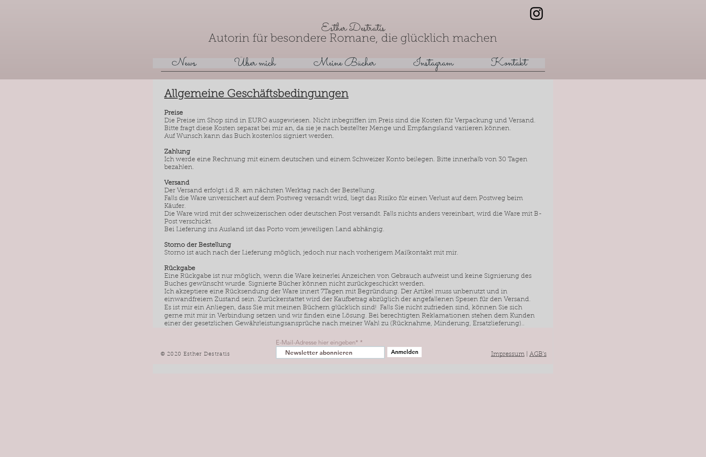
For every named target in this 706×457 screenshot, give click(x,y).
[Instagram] (536, 13)
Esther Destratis (353, 28)
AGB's (538, 354)
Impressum (508, 354)
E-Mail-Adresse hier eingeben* (317, 342)
